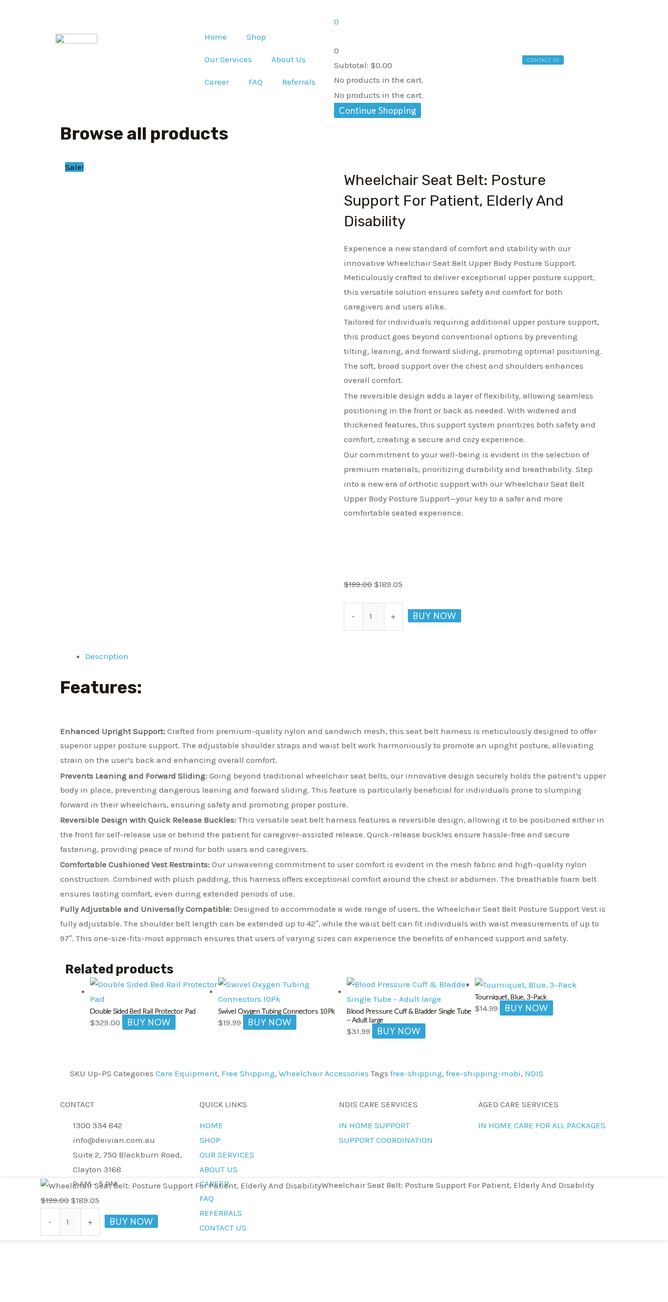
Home (215, 37)
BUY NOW (434, 616)
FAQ (255, 82)
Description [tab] (107, 656)
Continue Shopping (377, 110)
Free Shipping (248, 1073)
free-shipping (416, 1073)
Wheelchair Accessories (324, 1073)
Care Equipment (187, 1073)
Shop (256, 37)
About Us (288, 59)
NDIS (534, 1073)
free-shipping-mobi (483, 1073)
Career (216, 82)
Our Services (228, 59)
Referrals (298, 82)
